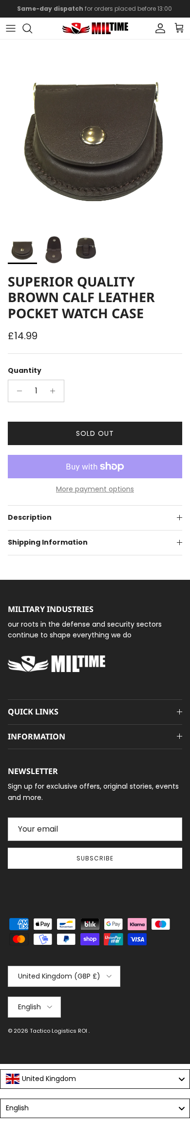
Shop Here (159, 12)
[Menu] (10, 28)
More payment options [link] (95, 489)
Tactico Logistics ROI (59, 1031)
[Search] (32, 28)
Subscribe (95, 858)
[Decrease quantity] (16, 391)
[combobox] (95, 1079)
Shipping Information (48, 542)
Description (30, 517)
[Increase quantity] (55, 391)
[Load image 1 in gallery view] (95, 135)
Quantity (24, 370)
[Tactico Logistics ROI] (95, 28)
